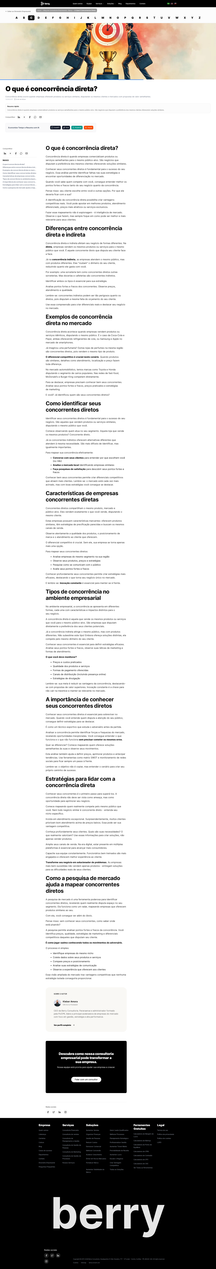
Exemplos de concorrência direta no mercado (19, 170)
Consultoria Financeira (70, 1130)
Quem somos (78, 4)
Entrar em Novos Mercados (96, 1159)
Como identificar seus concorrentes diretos (19, 173)
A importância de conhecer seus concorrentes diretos (19, 182)
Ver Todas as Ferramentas (143, 1168)
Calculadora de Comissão (143, 1155)
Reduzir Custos (91, 1142)
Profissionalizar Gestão (118, 1142)
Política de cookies (164, 1138)
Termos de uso (162, 1130)
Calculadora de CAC (141, 1164)
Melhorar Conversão (93, 1150)
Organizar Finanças (93, 1134)
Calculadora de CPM (141, 1151)
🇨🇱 (175, 3)
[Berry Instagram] (65, 1112)
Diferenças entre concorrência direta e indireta (19, 167)
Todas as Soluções (117, 1169)
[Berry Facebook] (48, 1112)
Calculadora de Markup (142, 1141)
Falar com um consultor (86, 1079)
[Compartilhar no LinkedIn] (19, 117)
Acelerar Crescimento (94, 1155)
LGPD (159, 1142)
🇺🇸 (172, 3)
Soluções (110, 4)
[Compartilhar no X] (24, 117)
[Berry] (45, 3)
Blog (120, 4)
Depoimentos (130, 4)
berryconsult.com (94, 1262)
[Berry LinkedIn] (59, 1112)
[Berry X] (54, 1112)
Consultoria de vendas (70, 1134)
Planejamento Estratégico (119, 1138)
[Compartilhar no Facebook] (29, 117)
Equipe (89, 4)
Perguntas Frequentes (47, 1167)
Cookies (75, 1262)
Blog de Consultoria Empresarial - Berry (57, 10)
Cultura (41, 1142)
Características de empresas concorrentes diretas (19, 176)
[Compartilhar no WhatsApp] (35, 117)
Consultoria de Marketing (71, 1152)
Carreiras (42, 1138)
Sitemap (83, 1262)
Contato (142, 4)
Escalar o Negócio (116, 1159)
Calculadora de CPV (141, 1159)
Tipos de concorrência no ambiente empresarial (19, 179)
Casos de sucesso (45, 1150)
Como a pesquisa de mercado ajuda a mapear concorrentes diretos (19, 188)
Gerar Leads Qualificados (119, 1130)
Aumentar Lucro (116, 1155)
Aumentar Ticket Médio (118, 1146)
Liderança (42, 1134)
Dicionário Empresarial (47, 1163)
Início (39, 10)
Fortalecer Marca (92, 1163)
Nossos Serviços (68, 1163)
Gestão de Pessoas (93, 1138)
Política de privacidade (165, 1134)
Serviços (99, 4)
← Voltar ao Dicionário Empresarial (18, 11)
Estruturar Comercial (93, 1146)
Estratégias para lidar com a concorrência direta (19, 185)
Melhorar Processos (117, 1134)
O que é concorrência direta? (51, 89)
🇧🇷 (168, 3)
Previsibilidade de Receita (119, 1150)
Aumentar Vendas (92, 1130)
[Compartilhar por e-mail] (40, 117)
